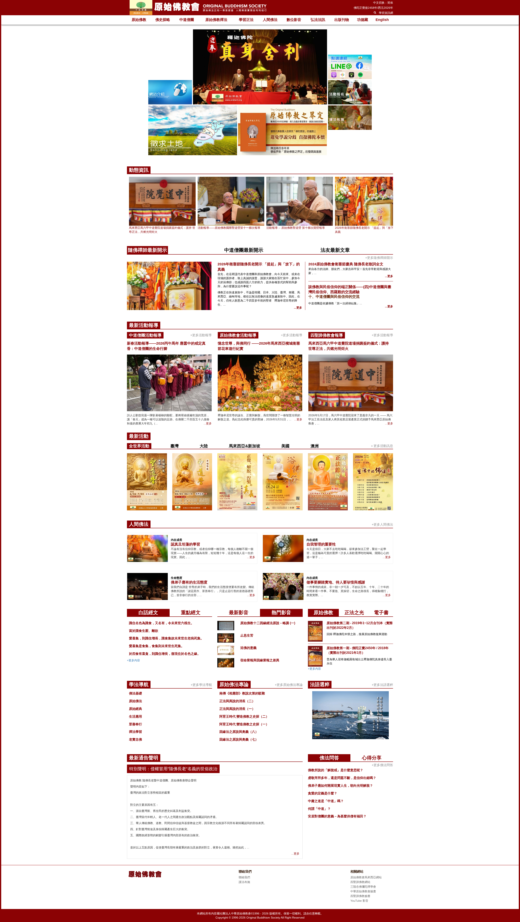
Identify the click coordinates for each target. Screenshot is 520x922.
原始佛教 (139, 20)
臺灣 (174, 446)
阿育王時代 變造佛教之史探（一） (244, 724)
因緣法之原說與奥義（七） (238, 739)
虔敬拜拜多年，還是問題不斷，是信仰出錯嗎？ (342, 778)
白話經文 (148, 612)
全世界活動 (139, 446)
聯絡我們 (244, 877)
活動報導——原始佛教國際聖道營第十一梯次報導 (229, 227)
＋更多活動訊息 (381, 446)
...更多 (298, 307)
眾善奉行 (135, 724)
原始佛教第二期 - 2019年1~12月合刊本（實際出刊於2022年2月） (360, 625)
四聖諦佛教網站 (360, 882)
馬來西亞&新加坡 (244, 446)
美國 (285, 446)
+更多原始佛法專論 (289, 685)
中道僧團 (186, 20)
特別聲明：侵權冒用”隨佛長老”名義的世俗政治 (173, 768)
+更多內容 (133, 660)
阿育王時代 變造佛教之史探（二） (244, 716)
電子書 (381, 612)
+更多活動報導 (201, 335)
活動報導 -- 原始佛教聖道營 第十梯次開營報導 (295, 227)
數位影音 (294, 20)
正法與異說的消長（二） (237, 701)
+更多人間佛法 (382, 524)
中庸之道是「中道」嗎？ (326, 801)
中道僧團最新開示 (243, 250)
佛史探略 (162, 20)
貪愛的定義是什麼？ (322, 793)
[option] (260, 92)
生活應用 (135, 716)
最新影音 (238, 612)
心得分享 (371, 757)
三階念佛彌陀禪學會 (363, 886)
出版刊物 (341, 20)
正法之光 (354, 612)
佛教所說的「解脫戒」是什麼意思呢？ (335, 770)
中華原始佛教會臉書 (363, 891)
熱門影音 (281, 612)
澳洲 (315, 446)
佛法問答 (329, 757)
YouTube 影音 (359, 900)
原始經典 (135, 708)
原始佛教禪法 (216, 20)
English (382, 20)
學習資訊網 (386, 12)
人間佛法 (270, 20)
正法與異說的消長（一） (237, 708)
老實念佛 (135, 739)
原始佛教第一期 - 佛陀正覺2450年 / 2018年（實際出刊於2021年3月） (358, 650)
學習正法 (246, 20)
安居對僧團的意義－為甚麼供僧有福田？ (337, 816)
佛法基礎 (135, 693)
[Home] (198, 7)
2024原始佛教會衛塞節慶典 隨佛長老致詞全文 (345, 264)
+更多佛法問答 (382, 765)
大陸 (204, 446)
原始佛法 (135, 701)
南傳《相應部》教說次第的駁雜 (242, 693)
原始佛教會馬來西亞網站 (366, 877)
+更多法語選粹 (382, 685)
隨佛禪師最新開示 (147, 250)
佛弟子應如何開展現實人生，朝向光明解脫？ (340, 785)
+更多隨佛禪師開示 (379, 257)
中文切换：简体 (383, 2)
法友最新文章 (335, 250)
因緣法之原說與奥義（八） (238, 731)
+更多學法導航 (201, 685)
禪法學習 (135, 731)
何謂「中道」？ (319, 808)
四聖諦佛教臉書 (360, 896)
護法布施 (244, 882)
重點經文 (190, 612)
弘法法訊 (318, 20)
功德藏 (362, 20)
